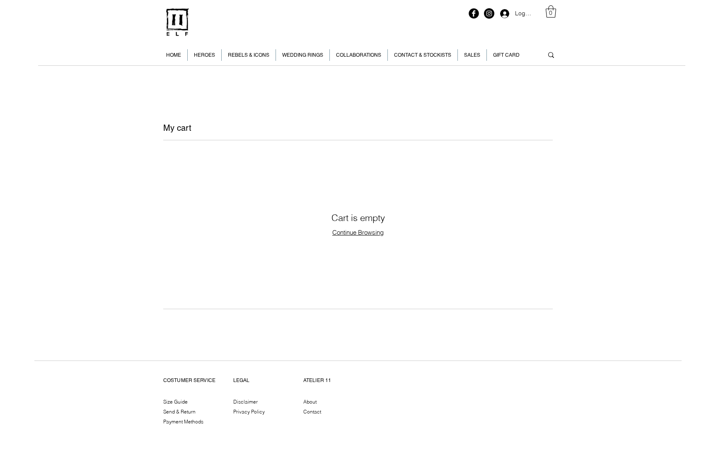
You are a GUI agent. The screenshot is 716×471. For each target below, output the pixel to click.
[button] (551, 11)
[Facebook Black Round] (474, 13)
